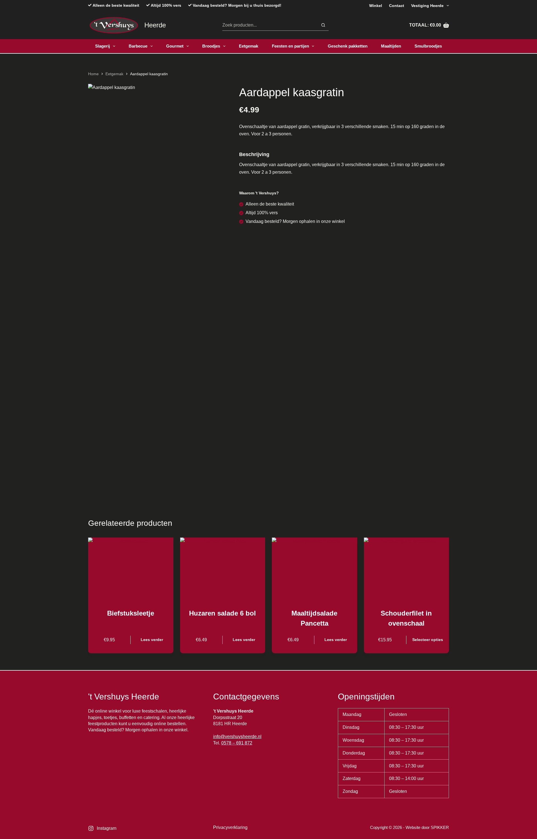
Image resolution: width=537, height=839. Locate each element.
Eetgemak (248, 46)
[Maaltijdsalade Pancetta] (314, 569)
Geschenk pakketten (348, 46)
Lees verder (152, 639)
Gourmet (174, 46)
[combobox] (270, 25)
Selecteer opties (427, 639)
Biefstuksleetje (130, 613)
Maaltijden (391, 46)
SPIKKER (440, 827)
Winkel (375, 5)
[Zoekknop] (323, 25)
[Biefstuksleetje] (130, 569)
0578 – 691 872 (236, 743)
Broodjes (211, 46)
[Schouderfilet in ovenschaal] (406, 569)
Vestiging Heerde (427, 5)
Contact (396, 5)
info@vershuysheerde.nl (237, 736)
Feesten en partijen (290, 46)
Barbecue (138, 46)
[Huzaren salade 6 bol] (222, 569)
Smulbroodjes (428, 46)
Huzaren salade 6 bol (222, 613)
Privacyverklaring (230, 827)
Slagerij (102, 46)
